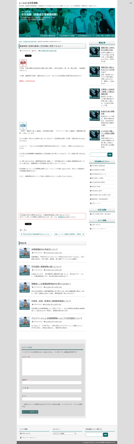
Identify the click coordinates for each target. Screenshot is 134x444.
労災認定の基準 (97, 191)
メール (25, 388)
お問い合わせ (96, 224)
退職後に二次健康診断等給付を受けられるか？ (51, 284)
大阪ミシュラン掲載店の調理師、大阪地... (68, 234)
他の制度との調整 (97, 178)
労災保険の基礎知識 (47, 36)
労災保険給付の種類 (67, 36)
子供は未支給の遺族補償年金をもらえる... (36, 234)
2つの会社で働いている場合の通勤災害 (107, 133)
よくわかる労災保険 (28, 3)
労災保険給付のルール (86, 36)
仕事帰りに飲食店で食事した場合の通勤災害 (107, 92)
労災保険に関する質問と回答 (48, 50)
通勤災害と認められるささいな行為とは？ (107, 70)
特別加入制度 (96, 186)
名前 (24, 380)
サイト (24, 396)
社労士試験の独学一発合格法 (101, 214)
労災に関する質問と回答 (105, 36)
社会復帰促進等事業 (98, 182)
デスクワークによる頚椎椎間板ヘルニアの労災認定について (56, 318)
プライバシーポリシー (99, 229)
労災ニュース (96, 203)
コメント (26, 357)
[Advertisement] (52, 100)
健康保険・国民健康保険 (100, 199)
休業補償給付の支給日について (44, 249)
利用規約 (61, 217)
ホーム (28, 36)
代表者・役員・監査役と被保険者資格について (51, 301)
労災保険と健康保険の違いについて (46, 267)
